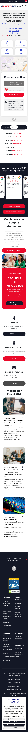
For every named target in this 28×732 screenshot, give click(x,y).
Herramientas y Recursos (7, 618)
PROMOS (23, 127)
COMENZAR (14, 95)
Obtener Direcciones (20, 45)
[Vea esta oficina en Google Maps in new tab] (2, 178)
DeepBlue (18, 603)
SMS (21, 53)
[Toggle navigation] (25, 6)
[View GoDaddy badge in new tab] (14, 591)
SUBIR (14, 359)
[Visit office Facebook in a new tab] (14, 119)
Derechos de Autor (14, 679)
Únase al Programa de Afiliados (19, 654)
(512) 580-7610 (14, 30)
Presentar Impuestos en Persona (7, 603)
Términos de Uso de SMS (14, 690)
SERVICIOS (5, 127)
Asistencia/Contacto (9, 657)
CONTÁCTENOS (14, 250)
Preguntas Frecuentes (6, 645)
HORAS (14, 127)
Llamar (7, 53)
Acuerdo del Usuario (14, 686)
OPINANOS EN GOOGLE (14, 206)
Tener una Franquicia (18, 638)
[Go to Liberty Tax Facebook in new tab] (14, 568)
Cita (7, 45)
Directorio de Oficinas (7, 639)
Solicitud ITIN (7, 626)
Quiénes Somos (7, 650)
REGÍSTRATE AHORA (14, 303)
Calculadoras (6, 622)
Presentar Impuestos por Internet (7, 611)
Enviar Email (14, 33)
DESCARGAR (14, 334)
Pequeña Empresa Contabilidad (19, 614)
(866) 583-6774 (7, 660)
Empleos (5, 653)
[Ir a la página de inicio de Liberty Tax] (8, 6)
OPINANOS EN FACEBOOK (14, 212)
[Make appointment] (26, 1)
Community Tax (20, 649)
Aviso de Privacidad (14, 683)
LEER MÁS (14, 383)
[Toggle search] (23, 6)
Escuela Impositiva (18, 608)
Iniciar (19, 6)
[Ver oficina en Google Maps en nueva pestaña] (14, 64)
